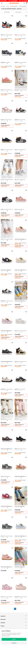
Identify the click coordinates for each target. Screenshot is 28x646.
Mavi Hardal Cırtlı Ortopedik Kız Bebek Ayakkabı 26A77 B (7, 536)
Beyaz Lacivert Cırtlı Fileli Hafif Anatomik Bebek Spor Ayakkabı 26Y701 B (6, 418)
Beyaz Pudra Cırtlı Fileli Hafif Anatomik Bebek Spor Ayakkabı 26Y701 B (21, 418)
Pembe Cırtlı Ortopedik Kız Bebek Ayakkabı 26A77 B (7, 596)
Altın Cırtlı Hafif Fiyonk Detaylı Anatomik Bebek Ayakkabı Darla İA (7, 179)
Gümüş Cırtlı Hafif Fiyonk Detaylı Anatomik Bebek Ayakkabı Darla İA (20, 179)
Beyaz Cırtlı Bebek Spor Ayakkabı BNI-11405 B (21, 270)
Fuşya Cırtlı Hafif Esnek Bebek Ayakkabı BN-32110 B (7, 506)
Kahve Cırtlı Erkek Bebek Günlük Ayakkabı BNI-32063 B (7, 448)
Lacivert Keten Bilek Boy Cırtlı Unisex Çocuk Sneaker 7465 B (21, 34)
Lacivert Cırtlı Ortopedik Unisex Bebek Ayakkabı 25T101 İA (7, 300)
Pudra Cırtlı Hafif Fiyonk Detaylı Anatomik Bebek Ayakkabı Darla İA (7, 239)
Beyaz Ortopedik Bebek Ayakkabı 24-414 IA (7, 389)
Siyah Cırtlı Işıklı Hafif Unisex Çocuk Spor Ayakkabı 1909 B (7, 34)
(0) (4, 36)
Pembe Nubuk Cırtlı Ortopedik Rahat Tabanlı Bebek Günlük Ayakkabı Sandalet (20, 209)
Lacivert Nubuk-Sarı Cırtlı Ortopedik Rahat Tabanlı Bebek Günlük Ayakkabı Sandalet (20, 149)
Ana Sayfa (3, 6)
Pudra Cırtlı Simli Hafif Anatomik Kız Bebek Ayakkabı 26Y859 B (20, 596)
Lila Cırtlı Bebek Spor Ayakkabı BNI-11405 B (6, 330)
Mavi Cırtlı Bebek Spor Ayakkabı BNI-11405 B (21, 536)
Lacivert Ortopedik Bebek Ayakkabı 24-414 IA (20, 119)
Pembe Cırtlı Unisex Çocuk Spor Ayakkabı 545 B (6, 89)
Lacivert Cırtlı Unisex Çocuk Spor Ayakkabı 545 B (7, 149)
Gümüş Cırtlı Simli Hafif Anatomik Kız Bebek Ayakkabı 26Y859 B (21, 89)
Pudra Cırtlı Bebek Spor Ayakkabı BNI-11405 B (21, 239)
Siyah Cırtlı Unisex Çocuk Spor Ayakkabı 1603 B (20, 448)
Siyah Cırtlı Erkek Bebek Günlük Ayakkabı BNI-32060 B (7, 361)
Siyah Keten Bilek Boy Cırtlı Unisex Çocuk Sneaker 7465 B (20, 361)
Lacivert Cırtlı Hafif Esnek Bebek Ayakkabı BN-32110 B (6, 270)
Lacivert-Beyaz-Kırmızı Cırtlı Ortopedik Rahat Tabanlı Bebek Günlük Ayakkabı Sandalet (7, 209)
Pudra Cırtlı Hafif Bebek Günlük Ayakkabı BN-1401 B (7, 566)
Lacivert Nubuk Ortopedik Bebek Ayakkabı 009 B (6, 62)
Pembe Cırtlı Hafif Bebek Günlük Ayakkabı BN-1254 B (20, 566)
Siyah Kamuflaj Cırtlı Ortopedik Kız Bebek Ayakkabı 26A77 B (6, 476)
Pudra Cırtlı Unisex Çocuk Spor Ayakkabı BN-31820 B (21, 476)
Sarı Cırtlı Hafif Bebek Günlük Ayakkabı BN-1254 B (20, 300)
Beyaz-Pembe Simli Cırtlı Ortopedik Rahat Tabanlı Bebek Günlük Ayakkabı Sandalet (6, 119)
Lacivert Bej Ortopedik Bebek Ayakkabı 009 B (20, 62)
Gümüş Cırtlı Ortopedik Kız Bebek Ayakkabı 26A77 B (21, 330)
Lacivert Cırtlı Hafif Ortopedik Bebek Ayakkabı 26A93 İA (21, 389)
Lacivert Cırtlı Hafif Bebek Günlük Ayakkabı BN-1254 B (20, 506)
